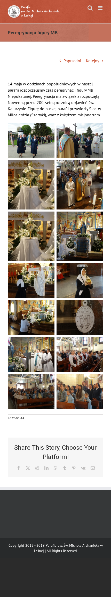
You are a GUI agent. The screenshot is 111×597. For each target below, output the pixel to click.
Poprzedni (72, 60)
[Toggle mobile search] (90, 8)
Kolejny (92, 60)
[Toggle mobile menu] (100, 8)
